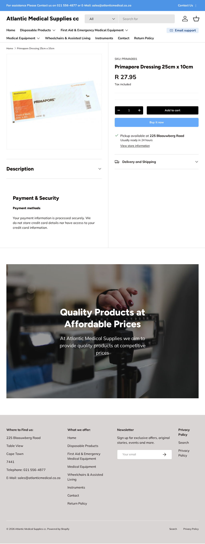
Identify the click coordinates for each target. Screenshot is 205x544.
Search (183, 443)
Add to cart (172, 110)
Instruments (104, 38)
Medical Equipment (81, 467)
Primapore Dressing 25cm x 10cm (35, 48)
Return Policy (144, 38)
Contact (123, 38)
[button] (196, 18)
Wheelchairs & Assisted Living (67, 38)
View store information (135, 146)
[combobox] (130, 18)
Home (10, 30)
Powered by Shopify (58, 528)
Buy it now (157, 122)
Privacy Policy (191, 528)
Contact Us (185, 5)
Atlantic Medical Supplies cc (30, 528)
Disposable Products (82, 446)
